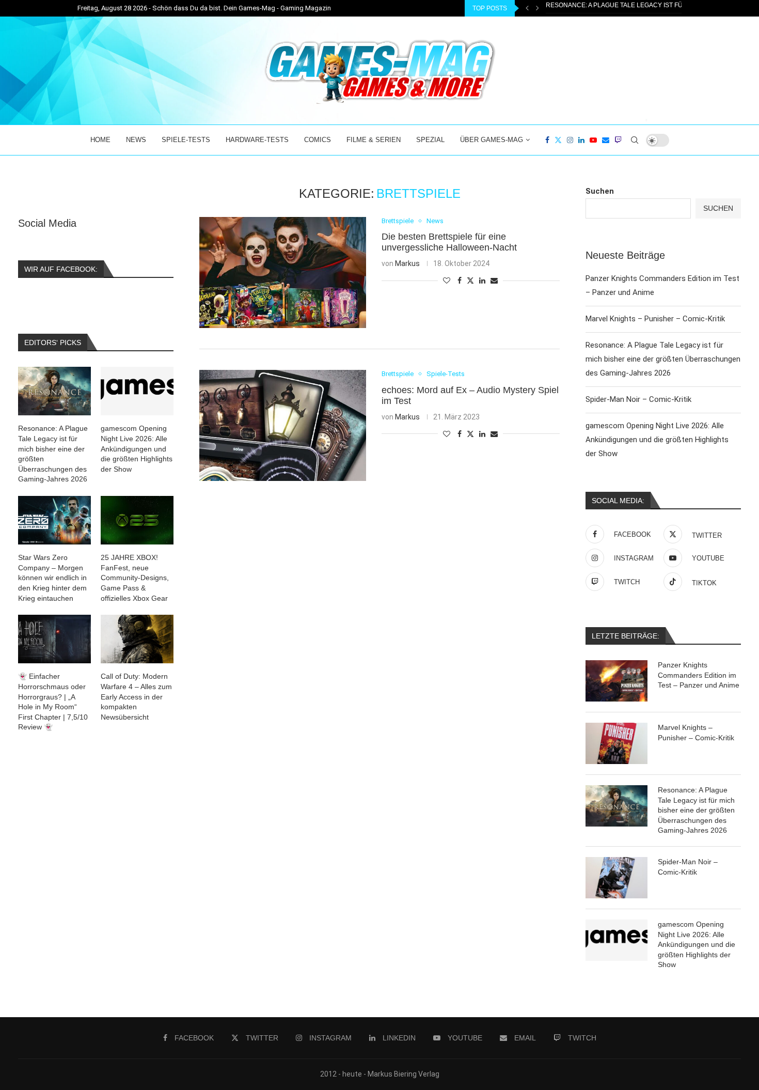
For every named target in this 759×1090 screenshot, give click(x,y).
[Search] (634, 140)
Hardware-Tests (257, 140)
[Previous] (527, 8)
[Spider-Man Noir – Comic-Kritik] (616, 877)
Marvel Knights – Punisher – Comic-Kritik (655, 318)
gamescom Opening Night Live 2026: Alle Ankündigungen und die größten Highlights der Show (657, 439)
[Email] (605, 140)
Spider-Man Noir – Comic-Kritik (598, 8)
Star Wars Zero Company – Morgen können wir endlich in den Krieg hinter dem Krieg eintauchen (52, 577)
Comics (317, 140)
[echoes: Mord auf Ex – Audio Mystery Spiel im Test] (282, 425)
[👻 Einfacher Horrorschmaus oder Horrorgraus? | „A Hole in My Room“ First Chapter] (54, 639)
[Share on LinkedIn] (482, 280)
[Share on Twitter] (470, 280)
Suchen (600, 191)
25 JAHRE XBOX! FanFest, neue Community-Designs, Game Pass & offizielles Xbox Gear (135, 577)
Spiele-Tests (186, 140)
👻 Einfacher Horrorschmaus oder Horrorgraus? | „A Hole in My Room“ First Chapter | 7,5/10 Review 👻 (53, 701)
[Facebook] (547, 140)
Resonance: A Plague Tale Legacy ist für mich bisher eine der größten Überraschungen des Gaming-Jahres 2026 (663, 359)
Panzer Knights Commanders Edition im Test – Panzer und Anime (698, 675)
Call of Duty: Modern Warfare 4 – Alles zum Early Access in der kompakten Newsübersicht (136, 696)
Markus (407, 263)
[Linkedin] (581, 140)
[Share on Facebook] (459, 280)
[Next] (537, 8)
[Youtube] (593, 140)
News (136, 140)
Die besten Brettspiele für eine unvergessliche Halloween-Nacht (449, 242)
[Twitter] (558, 140)
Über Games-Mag (491, 140)
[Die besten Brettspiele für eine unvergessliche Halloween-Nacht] (282, 272)
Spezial (430, 140)
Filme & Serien (373, 140)
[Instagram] (570, 140)
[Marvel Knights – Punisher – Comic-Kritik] (616, 743)
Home (100, 140)
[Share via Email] (494, 280)
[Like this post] (446, 280)
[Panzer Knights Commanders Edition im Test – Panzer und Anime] (616, 681)
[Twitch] (618, 140)
